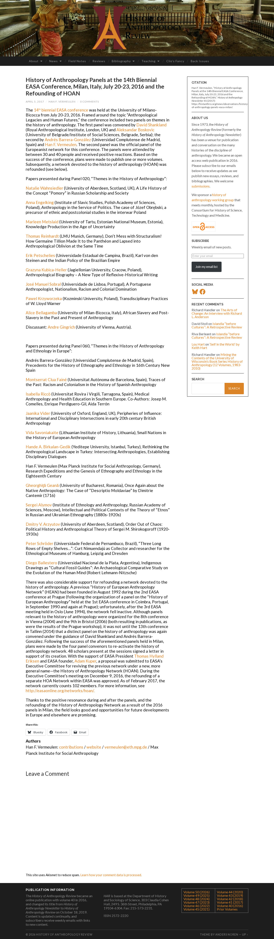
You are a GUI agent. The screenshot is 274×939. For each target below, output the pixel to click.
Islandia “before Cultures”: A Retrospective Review (217, 325)
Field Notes (77, 61)
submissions (201, 186)
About (34, 61)
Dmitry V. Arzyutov (43, 524)
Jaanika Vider (38, 413)
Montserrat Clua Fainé (47, 379)
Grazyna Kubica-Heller (47, 269)
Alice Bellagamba (41, 312)
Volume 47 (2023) (196, 902)
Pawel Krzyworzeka (44, 298)
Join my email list (206, 267)
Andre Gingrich (61, 327)
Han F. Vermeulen (62, 101)
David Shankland (151, 124)
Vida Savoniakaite (42, 432)
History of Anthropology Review (64, 934)
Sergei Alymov (39, 504)
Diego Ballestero (42, 562)
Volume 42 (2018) (230, 899)
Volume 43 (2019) (230, 895)
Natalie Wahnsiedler (44, 188)
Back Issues (200, 61)
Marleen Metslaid (42, 221)
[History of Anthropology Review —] (137, 27)
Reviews (98, 61)
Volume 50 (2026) (196, 892)
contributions (71, 746)
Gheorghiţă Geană (42, 485)
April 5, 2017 (35, 101)
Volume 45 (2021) (196, 909)
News (53, 61)
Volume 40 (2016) (230, 906)
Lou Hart (198, 344)
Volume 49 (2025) (196, 895)
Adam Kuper (85, 660)
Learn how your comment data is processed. (111, 875)
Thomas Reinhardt (43, 236)
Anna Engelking (40, 202)
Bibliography (121, 61)
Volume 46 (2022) (196, 906)
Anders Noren (226, 934)
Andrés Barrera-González (68, 139)
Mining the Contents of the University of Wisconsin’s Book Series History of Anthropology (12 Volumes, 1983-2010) (217, 361)
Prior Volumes (227, 909)
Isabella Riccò (38, 393)
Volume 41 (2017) (230, 902)
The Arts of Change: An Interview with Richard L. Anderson (217, 313)
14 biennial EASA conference (61, 109)
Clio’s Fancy (175, 61)
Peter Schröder (40, 543)
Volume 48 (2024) (196, 899)
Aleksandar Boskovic (135, 129)
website (93, 746)
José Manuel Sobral (44, 284)
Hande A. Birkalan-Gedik (48, 446)
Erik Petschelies (41, 255)
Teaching (148, 61)
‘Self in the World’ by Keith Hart (216, 346)
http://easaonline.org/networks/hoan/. (60, 690)
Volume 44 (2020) (230, 892)
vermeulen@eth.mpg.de (125, 746)
